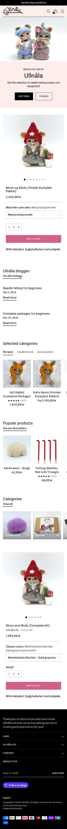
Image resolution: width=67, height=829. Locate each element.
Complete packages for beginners (26, 313)
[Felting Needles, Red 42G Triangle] (47, 450)
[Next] (59, 3)
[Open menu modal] (62, 11)
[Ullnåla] (12, 11)
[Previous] (8, 3)
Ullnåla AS (12, 630)
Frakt (28, 249)
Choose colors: (30, 648)
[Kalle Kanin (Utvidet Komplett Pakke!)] (47, 374)
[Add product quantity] (19, 227)
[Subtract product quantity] (9, 227)
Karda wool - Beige (17, 468)
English (6, 798)
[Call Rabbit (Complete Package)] (17, 374)
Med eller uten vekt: (31, 207)
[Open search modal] (48, 11)
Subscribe (58, 773)
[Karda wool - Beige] (17, 450)
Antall (9, 667)
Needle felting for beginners (22, 288)
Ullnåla (25, 802)
